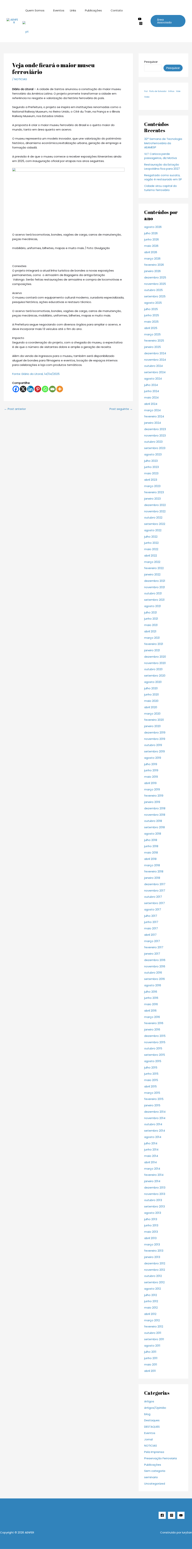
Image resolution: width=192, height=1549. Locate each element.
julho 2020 (151, 688)
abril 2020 (150, 707)
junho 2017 (151, 922)
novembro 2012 (154, 1270)
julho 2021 (150, 612)
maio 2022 (151, 549)
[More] (59, 389)
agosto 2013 (152, 1213)
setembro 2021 (154, 600)
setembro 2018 (154, 827)
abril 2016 (150, 1011)
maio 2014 (151, 1156)
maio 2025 (151, 322)
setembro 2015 (154, 1055)
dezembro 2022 (155, 505)
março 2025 (152, 334)
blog (147, 1414)
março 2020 (152, 714)
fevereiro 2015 (154, 1099)
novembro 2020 (155, 663)
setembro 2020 (154, 676)
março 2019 (152, 789)
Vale (178, 91)
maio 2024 (151, 397)
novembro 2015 (154, 1042)
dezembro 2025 (155, 277)
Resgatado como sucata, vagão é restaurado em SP (163, 177)
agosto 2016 (152, 985)
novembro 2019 (154, 739)
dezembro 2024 (155, 353)
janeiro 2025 (152, 347)
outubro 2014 (153, 1124)
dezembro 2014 (155, 1112)
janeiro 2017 (152, 954)
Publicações (93, 10)
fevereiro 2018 (153, 871)
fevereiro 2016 (153, 1023)
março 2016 (152, 1017)
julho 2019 (150, 764)
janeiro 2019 (152, 802)
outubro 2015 (153, 1048)
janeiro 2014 (152, 1181)
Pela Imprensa (154, 1452)
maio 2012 (151, 1307)
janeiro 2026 (152, 271)
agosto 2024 (153, 379)
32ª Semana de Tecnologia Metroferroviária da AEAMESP (163, 143)
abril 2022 (150, 555)
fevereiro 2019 (153, 796)
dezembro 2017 (154, 884)
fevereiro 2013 (153, 1251)
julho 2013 (150, 1219)
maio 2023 (151, 473)
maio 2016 (151, 1004)
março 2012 (152, 1320)
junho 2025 (151, 315)
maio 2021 (151, 625)
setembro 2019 (154, 751)
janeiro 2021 (152, 650)
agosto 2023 (153, 454)
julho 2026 (151, 233)
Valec (147, 97)
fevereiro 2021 (153, 644)
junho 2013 (151, 1225)
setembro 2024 (155, 372)
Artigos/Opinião (155, 1408)
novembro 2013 (154, 1194)
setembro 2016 (154, 979)
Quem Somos (34, 10)
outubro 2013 (153, 1200)
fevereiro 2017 (153, 947)
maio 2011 (150, 1364)
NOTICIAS (20, 79)
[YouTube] (180, 1515)
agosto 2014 (152, 1137)
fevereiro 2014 (154, 1175)
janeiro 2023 (152, 499)
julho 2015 (150, 1067)
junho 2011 (151, 1358)
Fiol (146, 91)
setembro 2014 (154, 1131)
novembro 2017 (154, 890)
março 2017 (152, 941)
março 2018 (152, 865)
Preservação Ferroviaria (160, 1458)
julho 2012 (150, 1295)
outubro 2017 (153, 897)
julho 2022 (151, 537)
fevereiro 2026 (154, 265)
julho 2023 (151, 461)
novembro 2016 (154, 966)
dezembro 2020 (155, 657)
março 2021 (152, 638)
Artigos (149, 1401)
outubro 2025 (153, 290)
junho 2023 (151, 467)
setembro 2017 (154, 903)
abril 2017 (150, 935)
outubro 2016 (153, 972)
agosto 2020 (153, 682)
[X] (23, 389)
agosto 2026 (153, 227)
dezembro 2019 (154, 732)
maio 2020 (151, 701)
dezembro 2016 (154, 960)
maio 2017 (151, 928)
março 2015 (152, 1093)
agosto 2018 (152, 834)
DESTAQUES (152, 1427)
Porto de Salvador (157, 91)
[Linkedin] (30, 389)
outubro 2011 (152, 1333)
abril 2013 (150, 1238)
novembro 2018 (154, 815)
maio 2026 (151, 246)
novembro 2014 (154, 1118)
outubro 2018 (153, 821)
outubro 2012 (153, 1276)
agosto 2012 (152, 1289)
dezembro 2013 (154, 1187)
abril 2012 (150, 1314)
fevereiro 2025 (154, 340)
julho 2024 (151, 385)
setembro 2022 (154, 524)
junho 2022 (151, 543)
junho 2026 (151, 239)
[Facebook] (16, 389)
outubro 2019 (153, 745)
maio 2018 (151, 852)
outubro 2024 (153, 366)
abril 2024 (150, 404)
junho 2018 (151, 846)
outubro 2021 (153, 593)
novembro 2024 (155, 360)
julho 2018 (150, 840)
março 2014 (152, 1169)
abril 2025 (150, 328)
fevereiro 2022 (154, 568)
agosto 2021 (152, 606)
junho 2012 (151, 1301)
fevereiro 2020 (154, 720)
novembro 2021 (154, 587)
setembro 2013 (154, 1206)
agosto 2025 (153, 303)
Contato (117, 10)
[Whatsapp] (45, 389)
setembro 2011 (154, 1339)
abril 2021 (150, 631)
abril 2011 (150, 1371)
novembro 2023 (155, 435)
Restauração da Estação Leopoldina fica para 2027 (162, 167)
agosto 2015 (152, 1061)
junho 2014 (151, 1149)
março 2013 (152, 1244)
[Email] (52, 389)
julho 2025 (151, 309)
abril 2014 (150, 1162)
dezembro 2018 (154, 808)
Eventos (58, 10)
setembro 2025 (155, 296)
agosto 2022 (152, 530)
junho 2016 (151, 998)
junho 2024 (151, 391)
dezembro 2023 (155, 429)
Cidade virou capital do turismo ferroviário (160, 188)
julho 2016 (150, 992)
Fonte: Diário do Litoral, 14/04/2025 (36, 374)
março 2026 (152, 258)
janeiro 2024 (152, 423)
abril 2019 (150, 783)
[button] (168, 21)
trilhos (171, 91)
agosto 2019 (152, 758)
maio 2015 (151, 1080)
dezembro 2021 (154, 581)
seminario (151, 1477)
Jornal (148, 1439)
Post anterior (15, 408)
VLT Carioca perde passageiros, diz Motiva (160, 156)
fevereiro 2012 (153, 1326)
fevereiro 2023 (154, 492)
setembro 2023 (154, 448)
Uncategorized (154, 1484)
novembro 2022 (155, 511)
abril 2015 (150, 1086)
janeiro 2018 (152, 878)
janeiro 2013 (152, 1257)
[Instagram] (140, 23)
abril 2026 (150, 252)
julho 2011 (150, 1352)
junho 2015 (151, 1074)
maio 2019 (151, 777)
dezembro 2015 (155, 1036)
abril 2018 (150, 859)
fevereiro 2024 (154, 416)
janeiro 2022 (152, 574)
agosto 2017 (152, 909)
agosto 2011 (152, 1346)
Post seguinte (121, 408)
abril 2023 (150, 480)
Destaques (152, 1420)
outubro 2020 (153, 669)
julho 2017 (150, 916)
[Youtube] (139, 19)
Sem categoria (154, 1471)
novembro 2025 (155, 284)
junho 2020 (151, 694)
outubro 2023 (153, 442)
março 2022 (152, 562)
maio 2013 (151, 1232)
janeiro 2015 (152, 1105)
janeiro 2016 (152, 1029)
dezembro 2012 (154, 1263)
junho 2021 (151, 619)
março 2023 (152, 486)
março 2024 (152, 410)
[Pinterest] (37, 389)
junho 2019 (151, 770)
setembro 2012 (154, 1282)
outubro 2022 (153, 517)
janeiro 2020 (152, 726)
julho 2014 (150, 1143)
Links (73, 10)
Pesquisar (151, 62)
